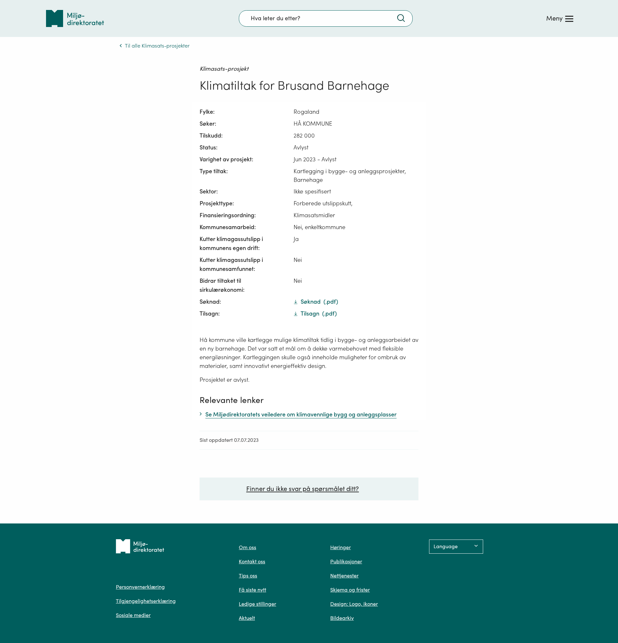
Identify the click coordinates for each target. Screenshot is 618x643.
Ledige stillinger (257, 604)
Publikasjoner (346, 561)
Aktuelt (247, 618)
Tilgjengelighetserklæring (146, 601)
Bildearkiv (342, 618)
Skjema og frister (350, 589)
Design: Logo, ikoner (354, 604)
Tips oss (248, 575)
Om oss (247, 547)
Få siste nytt (252, 589)
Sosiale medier (133, 615)
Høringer (340, 547)
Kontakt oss (252, 561)
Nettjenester (344, 575)
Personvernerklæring (140, 587)
